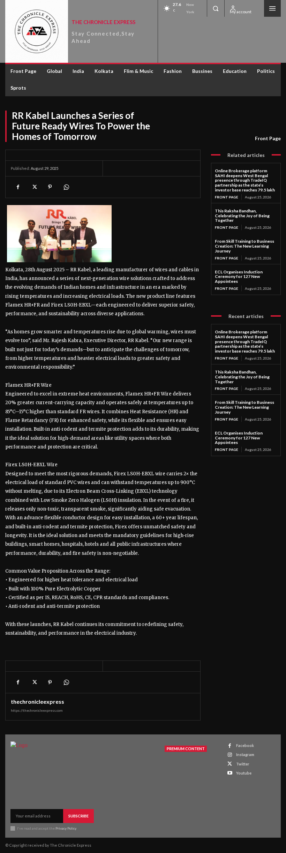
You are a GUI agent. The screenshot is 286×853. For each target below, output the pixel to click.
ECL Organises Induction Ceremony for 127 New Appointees (239, 276)
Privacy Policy (65, 828)
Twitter (242, 764)
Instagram (245, 754)
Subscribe (78, 816)
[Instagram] (229, 754)
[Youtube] (229, 773)
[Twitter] (34, 187)
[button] (215, 8)
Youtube (243, 773)
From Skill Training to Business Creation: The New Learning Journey (244, 246)
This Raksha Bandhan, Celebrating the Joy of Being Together (242, 215)
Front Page (268, 138)
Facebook (245, 745)
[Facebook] (18, 187)
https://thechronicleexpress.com (37, 710)
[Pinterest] (50, 187)
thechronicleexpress (37, 702)
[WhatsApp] (66, 187)
